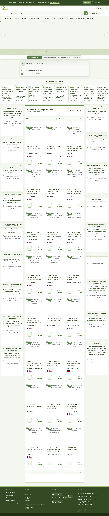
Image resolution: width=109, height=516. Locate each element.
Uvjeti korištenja (10, 489)
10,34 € (80, 249)
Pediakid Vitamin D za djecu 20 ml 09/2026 (33, 147)
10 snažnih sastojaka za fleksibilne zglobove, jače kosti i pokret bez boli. (97, 231)
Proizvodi (79, 18)
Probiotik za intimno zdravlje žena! (12, 194)
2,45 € (60, 163)
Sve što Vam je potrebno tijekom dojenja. (12, 255)
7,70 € (80, 292)
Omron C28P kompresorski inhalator (34, 405)
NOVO (100, 52)
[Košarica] (106, 8)
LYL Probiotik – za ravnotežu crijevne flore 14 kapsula (34, 449)
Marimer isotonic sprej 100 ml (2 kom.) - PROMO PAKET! (74, 406)
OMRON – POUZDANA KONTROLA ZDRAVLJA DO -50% (12, 107)
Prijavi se (100, 8)
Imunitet (47, 18)
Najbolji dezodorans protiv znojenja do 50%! (96, 282)
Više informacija (54, 2)
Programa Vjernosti (51, 57)
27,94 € (80, 464)
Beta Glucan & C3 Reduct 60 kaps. (72, 448)
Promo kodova (62, 57)
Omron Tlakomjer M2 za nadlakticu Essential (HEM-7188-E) (54, 191)
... (76, 118)
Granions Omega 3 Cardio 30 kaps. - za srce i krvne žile (53, 363)
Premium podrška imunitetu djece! (97, 165)
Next (106, 35)
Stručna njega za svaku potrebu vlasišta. (96, 136)
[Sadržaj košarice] (30, 162)
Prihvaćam (87, 2)
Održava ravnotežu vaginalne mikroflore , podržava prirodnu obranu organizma (12, 200)
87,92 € (40, 421)
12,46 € (60, 249)
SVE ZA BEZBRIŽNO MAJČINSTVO (12, 139)
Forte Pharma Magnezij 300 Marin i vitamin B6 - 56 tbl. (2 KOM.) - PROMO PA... (34, 191)
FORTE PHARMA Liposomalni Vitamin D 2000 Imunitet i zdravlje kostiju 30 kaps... (74, 191)
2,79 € (60, 335)
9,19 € (80, 163)
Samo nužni (97, 2)
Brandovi (90, 18)
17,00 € (80, 335)
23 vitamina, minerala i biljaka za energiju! (97, 342)
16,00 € (60, 292)
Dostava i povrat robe (11, 497)
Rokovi (17, 18)
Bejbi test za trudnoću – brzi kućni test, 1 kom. (54, 319)
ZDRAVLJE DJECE (27, 52)
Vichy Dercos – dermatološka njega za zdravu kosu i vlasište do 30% (97, 141)
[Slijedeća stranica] (80, 118)
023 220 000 (37, 74)
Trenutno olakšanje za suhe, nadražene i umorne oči (12, 225)
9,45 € (40, 292)
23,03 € (39, 378)
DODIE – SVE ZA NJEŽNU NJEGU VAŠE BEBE (97, 314)
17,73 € (40, 206)
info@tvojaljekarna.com (86, 502)
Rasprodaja (69, 18)
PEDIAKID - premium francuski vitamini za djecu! (12, 317)
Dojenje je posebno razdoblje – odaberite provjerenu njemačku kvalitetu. (12, 261)
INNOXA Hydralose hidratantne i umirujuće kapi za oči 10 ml (34, 234)
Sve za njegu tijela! (96, 255)
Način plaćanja (9, 495)
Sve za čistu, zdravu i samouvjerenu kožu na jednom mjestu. (97, 201)
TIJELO (80, 52)
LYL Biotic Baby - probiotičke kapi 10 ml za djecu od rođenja (54, 449)
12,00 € (60, 378)
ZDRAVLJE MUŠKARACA (44, 52)
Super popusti (7, 18)
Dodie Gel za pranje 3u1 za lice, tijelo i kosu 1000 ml (74, 320)
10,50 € (60, 464)
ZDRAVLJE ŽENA (11, 52)
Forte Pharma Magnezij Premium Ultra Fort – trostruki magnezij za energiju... (34, 277)
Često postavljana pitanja (12, 503)
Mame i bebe (35, 18)
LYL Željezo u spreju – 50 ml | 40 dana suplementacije (54, 406)
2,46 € (40, 163)
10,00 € (80, 421)
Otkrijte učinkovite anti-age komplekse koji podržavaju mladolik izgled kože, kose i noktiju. (12, 355)
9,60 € (40, 464)
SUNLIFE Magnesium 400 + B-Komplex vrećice (73, 277)
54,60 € (59, 206)
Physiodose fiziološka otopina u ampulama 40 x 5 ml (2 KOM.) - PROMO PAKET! (74, 148)
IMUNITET (60, 52)
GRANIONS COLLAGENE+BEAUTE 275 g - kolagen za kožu (34, 363)
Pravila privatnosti (10, 492)
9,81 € (80, 206)
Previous (3, 35)
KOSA (90, 52)
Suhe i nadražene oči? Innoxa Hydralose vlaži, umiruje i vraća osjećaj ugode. (12, 230)
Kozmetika (57, 18)
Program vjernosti (10, 500)
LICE (70, 52)
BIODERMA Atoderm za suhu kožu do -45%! (12, 166)
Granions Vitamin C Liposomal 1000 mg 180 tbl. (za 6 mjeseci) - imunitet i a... (54, 277)
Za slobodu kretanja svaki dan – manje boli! (97, 225)
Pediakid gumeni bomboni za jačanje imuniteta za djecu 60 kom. (33, 320)
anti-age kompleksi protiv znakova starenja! (12, 349)
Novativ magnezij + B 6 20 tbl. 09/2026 (54, 147)
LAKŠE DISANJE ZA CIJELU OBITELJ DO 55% (12, 285)
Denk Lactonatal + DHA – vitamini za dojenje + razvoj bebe (74, 363)
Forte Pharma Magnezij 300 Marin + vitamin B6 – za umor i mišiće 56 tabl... (74, 234)
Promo (24, 18)
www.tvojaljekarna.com (86, 504)
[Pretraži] (86, 13)
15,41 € (80, 378)
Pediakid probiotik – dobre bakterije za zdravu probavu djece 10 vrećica (54, 234)
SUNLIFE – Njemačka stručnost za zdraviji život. (96, 107)
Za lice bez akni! (96, 196)
